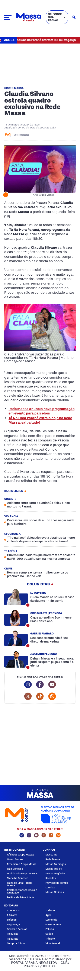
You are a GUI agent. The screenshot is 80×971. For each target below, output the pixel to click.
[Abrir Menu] (8, 17)
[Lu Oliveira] (16, 597)
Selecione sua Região (55, 17)
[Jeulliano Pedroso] (16, 659)
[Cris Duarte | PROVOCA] (16, 618)
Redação (24, 134)
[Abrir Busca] (74, 17)
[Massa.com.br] (29, 17)
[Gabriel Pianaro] (16, 638)
